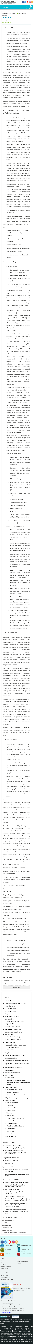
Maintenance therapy (14, 1039)
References (7, 977)
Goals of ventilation (13, 1092)
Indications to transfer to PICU (17, 1080)
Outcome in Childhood (14, 1108)
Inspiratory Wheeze (11, 1160)
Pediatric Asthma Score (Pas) (14, 1196)
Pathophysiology (10, 1006)
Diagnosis (8, 1014)
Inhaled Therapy (12, 1123)
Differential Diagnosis (12, 1016)
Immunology (22, 13)
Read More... (16, 987)
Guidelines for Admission (13, 1073)
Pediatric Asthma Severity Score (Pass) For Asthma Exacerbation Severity (17, 1199)
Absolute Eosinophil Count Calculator (17, 1182)
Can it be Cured (11, 1136)
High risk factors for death (13, 1067)
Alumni (2, 1263)
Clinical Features (10, 1008)
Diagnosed (10, 1113)
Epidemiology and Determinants (15, 1003)
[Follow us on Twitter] (25, 2)
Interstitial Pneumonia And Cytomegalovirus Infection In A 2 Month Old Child (15, 1152)
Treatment (10, 1115)
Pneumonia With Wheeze (13, 1145)
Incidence (10, 1105)
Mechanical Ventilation (14, 1089)
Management (9, 1070)
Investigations (9, 1019)
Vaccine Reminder (5, 1277)
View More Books (6, 1312)
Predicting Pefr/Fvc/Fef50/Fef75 (15, 1209)
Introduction (9, 1001)
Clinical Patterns (10, 1011)
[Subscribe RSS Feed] (32, 2)
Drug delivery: (9, 1053)
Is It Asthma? (9, 1163)
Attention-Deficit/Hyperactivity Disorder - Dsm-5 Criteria (15, 1186)
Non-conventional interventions (17, 1095)
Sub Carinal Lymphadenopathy (15, 1148)
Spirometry (10, 1024)
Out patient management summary (16, 1098)
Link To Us (3, 1264)
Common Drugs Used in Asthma (15, 1045)
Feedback (19, 1265)
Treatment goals (10, 1042)
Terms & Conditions (5, 1266)
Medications (9, 1034)
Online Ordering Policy (23, 1261)
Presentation (11, 1110)
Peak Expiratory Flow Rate (15, 1021)
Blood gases (10, 1077)
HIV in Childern (4, 1275)
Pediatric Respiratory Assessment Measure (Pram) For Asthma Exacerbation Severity (16, 1204)
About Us (2, 1261)
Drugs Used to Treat (13, 1121)
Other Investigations (13, 1026)
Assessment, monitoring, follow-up (16, 1060)
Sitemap (19, 1263)
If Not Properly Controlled (15, 1118)
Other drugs (10, 1050)
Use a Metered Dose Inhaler (15, 1126)
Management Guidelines (13, 1029)
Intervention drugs (13, 1047)
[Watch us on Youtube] (27, 2)
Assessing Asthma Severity (13, 1032)
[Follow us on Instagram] (30, 2)
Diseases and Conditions (9, 13)
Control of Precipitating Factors (15, 1055)
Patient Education (10, 1100)
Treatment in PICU (11, 1087)
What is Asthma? (12, 1102)
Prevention (10, 1134)
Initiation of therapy (13, 1037)
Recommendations (11, 1058)
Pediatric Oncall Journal (6, 1279)
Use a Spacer (11, 1128)
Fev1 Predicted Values (12, 1189)
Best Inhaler (11, 1131)
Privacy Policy (4, 1268)
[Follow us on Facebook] (23, 2)
